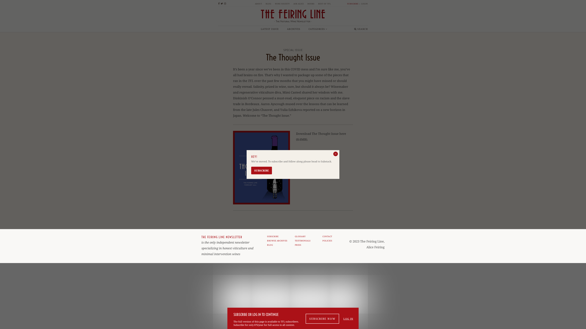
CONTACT (327, 236)
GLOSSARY (300, 236)
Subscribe (261, 170)
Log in (348, 318)
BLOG (270, 245)
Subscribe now (322, 318)
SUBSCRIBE (273, 236)
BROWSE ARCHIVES (277, 240)
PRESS (298, 245)
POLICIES (327, 240)
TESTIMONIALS (303, 240)
